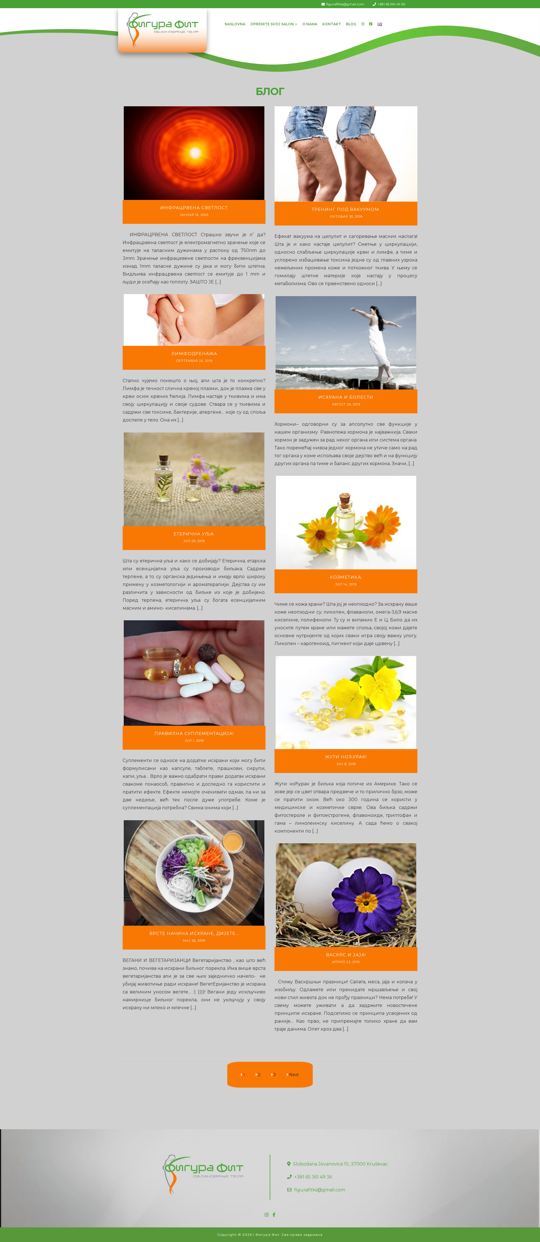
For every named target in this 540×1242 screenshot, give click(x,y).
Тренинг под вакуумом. (346, 209)
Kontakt (331, 24)
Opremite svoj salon (272, 24)
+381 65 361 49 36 (391, 4)
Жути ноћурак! (346, 756)
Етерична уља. (194, 534)
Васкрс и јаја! (346, 954)
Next (294, 1074)
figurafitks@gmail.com (345, 4)
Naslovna (235, 24)
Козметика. (346, 577)
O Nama (309, 24)
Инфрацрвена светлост (194, 207)
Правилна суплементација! (194, 733)
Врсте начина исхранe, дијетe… (194, 933)
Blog (351, 24)
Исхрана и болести (346, 397)
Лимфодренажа (194, 353)
